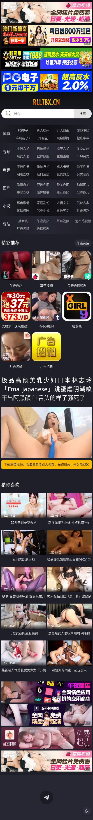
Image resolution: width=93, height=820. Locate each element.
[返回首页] (87, 810)
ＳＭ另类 (83, 156)
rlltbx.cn (46, 102)
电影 (6, 169)
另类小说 (43, 210)
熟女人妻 (23, 156)
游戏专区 (83, 130)
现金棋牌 (63, 138)
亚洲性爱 (23, 166)
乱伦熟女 (63, 174)
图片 (6, 187)
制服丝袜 (23, 174)
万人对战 (63, 130)
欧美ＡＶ (63, 148)
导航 (6, 224)
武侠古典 (83, 203)
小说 (6, 206)
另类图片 (83, 192)
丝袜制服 (43, 156)
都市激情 (23, 203)
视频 (6, 151)
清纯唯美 (43, 192)
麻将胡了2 (23, 138)
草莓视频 (63, 221)
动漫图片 (83, 184)
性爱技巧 (83, 210)
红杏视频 (23, 228)
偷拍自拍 (43, 166)
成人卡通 (63, 166)
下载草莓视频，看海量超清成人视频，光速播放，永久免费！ (46, 464)
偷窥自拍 (23, 184)
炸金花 (43, 138)
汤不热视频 (83, 221)
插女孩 (23, 221)
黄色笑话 (63, 210)
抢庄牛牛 (83, 138)
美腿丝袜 (23, 192)
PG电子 (23, 130)
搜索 (82, 113)
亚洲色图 (43, 184)
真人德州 (43, 130)
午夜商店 (43, 221)
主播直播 (63, 156)
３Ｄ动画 (83, 148)
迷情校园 (23, 210)
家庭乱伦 (43, 203)
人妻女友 (63, 203)
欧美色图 (63, 184)
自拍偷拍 (43, 148)
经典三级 (43, 174)
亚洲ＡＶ (23, 148)
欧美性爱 (83, 166)
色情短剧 (43, 228)
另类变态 (83, 174)
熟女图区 (63, 192)
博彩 (6, 133)
